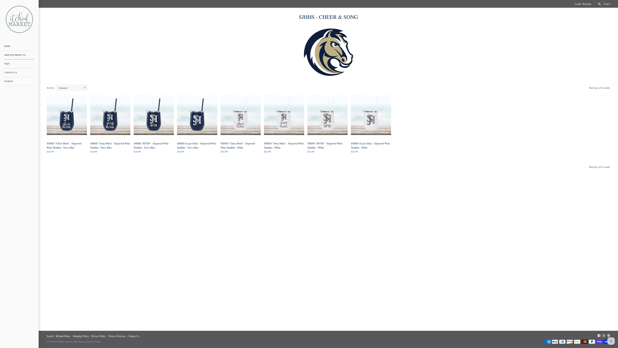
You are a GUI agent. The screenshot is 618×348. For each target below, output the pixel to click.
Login (578, 3)
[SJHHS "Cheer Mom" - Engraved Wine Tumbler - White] (240, 115)
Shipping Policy (81, 336)
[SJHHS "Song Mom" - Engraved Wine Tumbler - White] (284, 115)
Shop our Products (15, 55)
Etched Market (58, 341)
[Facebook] (599, 336)
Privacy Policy (98, 336)
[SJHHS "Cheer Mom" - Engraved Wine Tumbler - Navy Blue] (67, 115)
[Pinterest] (608, 336)
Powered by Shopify (93, 341)
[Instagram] (604, 336)
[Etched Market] (19, 19)
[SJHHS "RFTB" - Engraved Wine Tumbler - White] (327, 115)
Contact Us (10, 72)
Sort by (50, 87)
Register (587, 3)
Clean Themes (78, 341)
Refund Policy (63, 336)
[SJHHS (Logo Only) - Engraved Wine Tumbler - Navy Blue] (197, 115)
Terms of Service (117, 336)
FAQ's (7, 63)
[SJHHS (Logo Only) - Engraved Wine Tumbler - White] (371, 115)
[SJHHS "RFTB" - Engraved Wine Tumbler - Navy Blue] (154, 115)
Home (7, 46)
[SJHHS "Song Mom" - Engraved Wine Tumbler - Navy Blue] (110, 115)
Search (8, 81)
